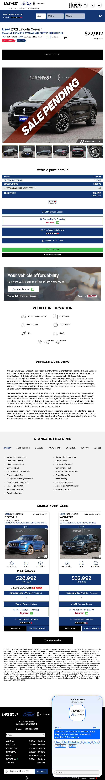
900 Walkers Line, (26, 721)
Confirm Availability (52, 54)
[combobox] (40, 16)
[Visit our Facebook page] (26, 777)
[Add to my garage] (45, 556)
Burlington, (21, 724)
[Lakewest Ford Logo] (24, 5)
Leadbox (92, 778)
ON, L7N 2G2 (31, 724)
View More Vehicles (52, 640)
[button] (52, 211)
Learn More (15, 628)
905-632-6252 (31, 729)
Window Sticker (52, 249)
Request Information (52, 255)
